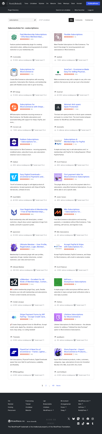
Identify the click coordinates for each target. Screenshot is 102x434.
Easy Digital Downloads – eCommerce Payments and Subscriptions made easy (31, 175)
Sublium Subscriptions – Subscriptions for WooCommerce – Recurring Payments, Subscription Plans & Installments (33, 140)
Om (9, 401)
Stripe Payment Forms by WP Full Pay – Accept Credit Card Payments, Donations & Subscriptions (32, 315)
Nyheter (10, 404)
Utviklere (46, 407)
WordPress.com (84, 401)
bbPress (82, 407)
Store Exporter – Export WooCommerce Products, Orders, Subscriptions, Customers (75, 350)
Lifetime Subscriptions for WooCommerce (73, 315)
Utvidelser (29, 407)
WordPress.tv (48, 410)
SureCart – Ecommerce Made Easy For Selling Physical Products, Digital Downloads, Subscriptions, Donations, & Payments (76, 70)
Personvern (12, 410)
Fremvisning (29, 401)
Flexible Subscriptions (73, 34)
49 (53, 385)
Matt (80, 404)
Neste (58, 385)
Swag (63, 410)
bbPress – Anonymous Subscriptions (75, 280)
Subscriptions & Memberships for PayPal (74, 140)
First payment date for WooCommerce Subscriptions (76, 175)
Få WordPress (93, 3)
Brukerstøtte (47, 404)
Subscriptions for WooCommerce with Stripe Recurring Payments (31, 105)
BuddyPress (83, 410)
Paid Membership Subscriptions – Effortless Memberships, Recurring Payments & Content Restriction (33, 35)
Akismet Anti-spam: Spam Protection (72, 105)
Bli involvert (64, 401)
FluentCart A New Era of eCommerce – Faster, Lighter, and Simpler (32, 350)
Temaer (28, 404)
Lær (44, 401)
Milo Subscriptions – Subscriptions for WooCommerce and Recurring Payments (77, 210)
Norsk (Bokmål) (31, 421)
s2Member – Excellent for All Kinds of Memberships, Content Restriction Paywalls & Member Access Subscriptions (33, 280)
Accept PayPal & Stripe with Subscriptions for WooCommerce (74, 245)
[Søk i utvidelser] (35, 20)
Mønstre (28, 410)
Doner (64, 407)
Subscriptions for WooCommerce (27, 70)
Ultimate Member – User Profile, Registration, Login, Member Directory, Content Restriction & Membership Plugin (33, 245)
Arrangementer (66, 404)
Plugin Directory (13, 10)
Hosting (10, 407)
